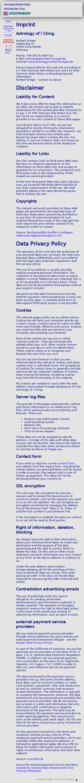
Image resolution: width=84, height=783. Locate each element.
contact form (66, 463)
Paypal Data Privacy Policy (33, 642)
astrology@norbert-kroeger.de (46, 58)
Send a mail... (8, 51)
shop (50, 575)
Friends (8, 35)
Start (8, 21)
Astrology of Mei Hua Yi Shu (8, 28)
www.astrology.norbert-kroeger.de (50, 61)
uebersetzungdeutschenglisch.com (39, 235)
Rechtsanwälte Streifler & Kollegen (49, 232)
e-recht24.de (35, 758)
